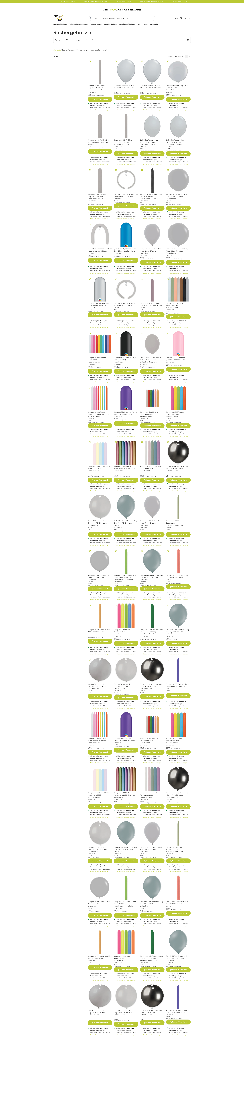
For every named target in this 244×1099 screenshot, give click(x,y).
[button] (178, 56)
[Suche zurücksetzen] (188, 40)
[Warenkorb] (189, 18)
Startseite (57, 50)
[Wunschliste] (181, 18)
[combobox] (122, 18)
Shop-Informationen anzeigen (99, 110)
